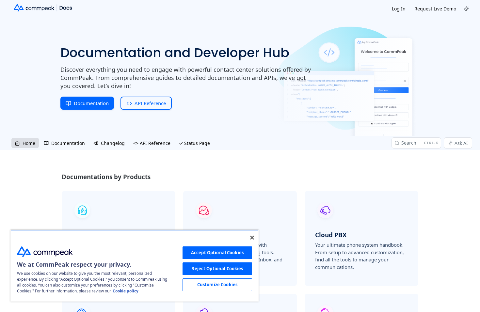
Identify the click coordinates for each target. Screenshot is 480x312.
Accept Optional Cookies (217, 253)
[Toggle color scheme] (466, 8)
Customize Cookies (217, 285)
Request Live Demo (435, 9)
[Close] (252, 238)
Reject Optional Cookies (217, 269)
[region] (134, 266)
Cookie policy (125, 291)
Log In (399, 9)
